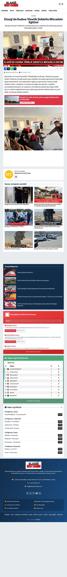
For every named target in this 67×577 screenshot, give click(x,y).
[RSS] (39, 493)
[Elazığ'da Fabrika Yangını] (19, 239)
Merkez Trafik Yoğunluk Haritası (45, 501)
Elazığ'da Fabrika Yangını (12, 248)
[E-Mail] (16, 177)
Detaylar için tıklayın (33, 401)
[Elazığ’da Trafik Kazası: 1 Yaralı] (19, 217)
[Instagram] (33, 493)
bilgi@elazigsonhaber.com (34, 486)
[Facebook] (27, 493)
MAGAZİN (60, 514)
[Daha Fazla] (15, 68)
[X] (30, 493)
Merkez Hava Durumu (13, 501)
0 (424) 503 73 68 (11, 330)
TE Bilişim (37, 519)
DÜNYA (46, 514)
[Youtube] (36, 493)
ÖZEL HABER (52, 514)
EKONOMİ (28, 11)
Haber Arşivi (39, 508)
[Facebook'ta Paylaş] (5, 68)
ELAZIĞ (40, 514)
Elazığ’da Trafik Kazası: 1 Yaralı (14, 226)
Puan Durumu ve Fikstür (13, 505)
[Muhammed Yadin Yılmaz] (9, 174)
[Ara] (60, 4)
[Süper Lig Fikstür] (61, 407)
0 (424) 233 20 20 (11, 341)
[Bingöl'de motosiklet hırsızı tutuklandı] (19, 195)
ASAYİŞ (33, 16)
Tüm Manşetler (40, 505)
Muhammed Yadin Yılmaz (12, 72)
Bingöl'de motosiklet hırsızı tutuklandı (17, 204)
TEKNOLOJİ (19, 11)
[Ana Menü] (62, 4)
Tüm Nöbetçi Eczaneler (34, 351)
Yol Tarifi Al (21, 330)
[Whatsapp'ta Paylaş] (11, 68)
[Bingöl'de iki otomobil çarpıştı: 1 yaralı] (48, 239)
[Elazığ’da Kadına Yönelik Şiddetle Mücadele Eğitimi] (33, 49)
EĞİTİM (43, 11)
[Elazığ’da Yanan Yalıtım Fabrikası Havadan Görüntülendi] (48, 217)
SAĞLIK (36, 11)
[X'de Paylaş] (8, 68)
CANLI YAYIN (53, 11)
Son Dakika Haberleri (12, 508)
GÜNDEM (4, 11)
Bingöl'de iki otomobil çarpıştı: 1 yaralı (46, 248)
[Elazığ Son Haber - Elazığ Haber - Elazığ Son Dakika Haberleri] (11, 4)
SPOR (12, 11)
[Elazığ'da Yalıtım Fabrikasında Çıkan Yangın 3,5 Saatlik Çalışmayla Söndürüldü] (48, 195)
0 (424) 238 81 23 (35, 483)
